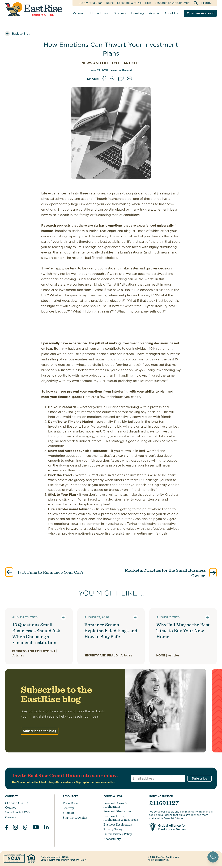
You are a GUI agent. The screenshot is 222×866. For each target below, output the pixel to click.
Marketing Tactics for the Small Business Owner (165, 572)
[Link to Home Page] (33, 9)
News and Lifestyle (101, 63)
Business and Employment (33, 651)
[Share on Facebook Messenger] (112, 78)
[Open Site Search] (196, 3)
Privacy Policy (113, 829)
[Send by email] (129, 78)
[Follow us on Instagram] (15, 828)
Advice (154, 13)
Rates (110, 3)
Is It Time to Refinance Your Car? (50, 572)
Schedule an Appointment (172, 3)
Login (206, 3)
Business (120, 13)
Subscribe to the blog (39, 731)
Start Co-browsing (75, 817)
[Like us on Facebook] (6, 828)
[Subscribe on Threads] (25, 828)
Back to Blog (21, 33)
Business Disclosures (118, 824)
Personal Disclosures (117, 811)
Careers (10, 817)
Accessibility (112, 839)
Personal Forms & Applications (115, 804)
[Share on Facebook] (104, 78)
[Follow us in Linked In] (46, 828)
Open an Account (200, 13)
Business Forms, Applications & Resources (121, 817)
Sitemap (68, 812)
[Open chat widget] (213, 857)
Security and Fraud (101, 655)
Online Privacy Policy (118, 834)
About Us (171, 13)
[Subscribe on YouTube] (36, 827)
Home (160, 655)
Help (148, 3)
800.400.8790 (16, 803)
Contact (10, 807)
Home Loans (99, 13)
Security (68, 808)
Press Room (71, 803)
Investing (137, 13)
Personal (79, 13)
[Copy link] (121, 78)
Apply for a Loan (91, 3)
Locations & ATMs (129, 3)
